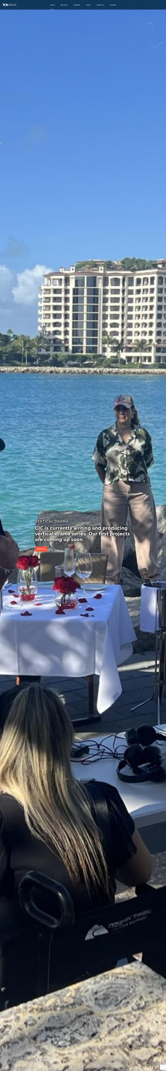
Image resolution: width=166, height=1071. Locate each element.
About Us (100, 5)
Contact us (41, 549)
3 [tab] (38, 1060)
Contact (113, 5)
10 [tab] (48, 1060)
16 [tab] (57, 1060)
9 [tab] (47, 1060)
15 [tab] (56, 1060)
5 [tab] (41, 1060)
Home (52, 5)
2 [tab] (37, 1060)
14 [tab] (54, 1060)
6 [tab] (42, 1060)
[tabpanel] (83, 535)
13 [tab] (53, 1060)
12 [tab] (51, 1060)
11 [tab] (50, 1060)
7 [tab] (44, 1060)
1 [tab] (35, 1060)
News (88, 5)
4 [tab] (39, 1060)
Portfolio (76, 5)
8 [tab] (45, 1060)
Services (64, 5)
